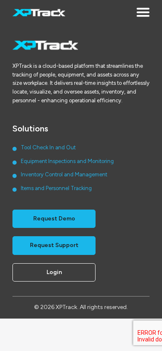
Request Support (54, 245)
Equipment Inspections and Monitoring (67, 161)
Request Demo (54, 218)
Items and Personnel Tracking (56, 188)
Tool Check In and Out (48, 147)
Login (54, 272)
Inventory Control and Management (64, 174)
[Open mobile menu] (143, 12)
